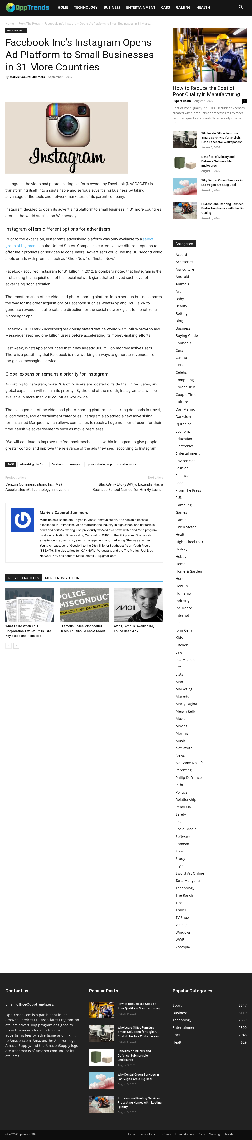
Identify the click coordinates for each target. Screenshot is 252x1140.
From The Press (29, 23)
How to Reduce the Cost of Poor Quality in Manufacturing (206, 91)
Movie (181, 718)
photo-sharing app (100, 464)
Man (179, 681)
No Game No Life (190, 762)
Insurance (184, 608)
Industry (182, 600)
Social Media (186, 829)
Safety (181, 814)
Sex (178, 821)
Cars (165, 7)
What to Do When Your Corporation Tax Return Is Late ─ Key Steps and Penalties (29, 631)
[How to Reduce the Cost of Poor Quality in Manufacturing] (210, 55)
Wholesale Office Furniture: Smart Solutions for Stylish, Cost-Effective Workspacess (222, 138)
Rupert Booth (182, 101)
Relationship (186, 799)
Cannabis (183, 343)
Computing (185, 379)
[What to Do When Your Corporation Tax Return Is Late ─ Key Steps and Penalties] (29, 605)
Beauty (181, 306)
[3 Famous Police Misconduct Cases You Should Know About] (84, 605)
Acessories (184, 262)
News (180, 755)
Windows (183, 932)
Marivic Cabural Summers (27, 77)
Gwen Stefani (187, 527)
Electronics (185, 446)
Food (180, 483)
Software (183, 836)
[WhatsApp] (44, 88)
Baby (180, 298)
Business (112, 7)
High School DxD (189, 541)
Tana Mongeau (188, 880)
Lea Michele (185, 659)
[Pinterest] (33, 88)
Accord (181, 254)
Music (181, 740)
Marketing (184, 689)
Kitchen (182, 645)
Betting (182, 313)
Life (179, 667)
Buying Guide (187, 335)
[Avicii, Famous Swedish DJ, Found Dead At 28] (138, 605)
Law (179, 652)
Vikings (181, 924)
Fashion (182, 468)
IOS (178, 622)
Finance (182, 475)
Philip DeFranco (189, 777)
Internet (182, 615)
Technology (86, 7)
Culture (182, 401)
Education (184, 438)
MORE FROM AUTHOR (62, 578)
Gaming (183, 7)
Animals (182, 284)
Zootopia (183, 947)
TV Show (182, 917)
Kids (179, 637)
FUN (179, 497)
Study (180, 858)
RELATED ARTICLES (23, 578)
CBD (179, 365)
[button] (241, 7)
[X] (22, 88)
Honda (181, 578)
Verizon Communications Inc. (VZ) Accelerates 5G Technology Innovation (37, 487)
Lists (179, 674)
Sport (180, 851)
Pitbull (181, 785)
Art (178, 291)
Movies (181, 726)
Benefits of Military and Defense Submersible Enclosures (218, 161)
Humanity (184, 593)
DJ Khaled (184, 424)
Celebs (181, 372)
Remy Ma (183, 807)
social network (126, 464)
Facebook (58, 464)
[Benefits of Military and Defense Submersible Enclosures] (185, 163)
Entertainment (140, 7)
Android (182, 276)
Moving (182, 733)
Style (180, 866)
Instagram (75, 464)
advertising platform (33, 464)
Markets (182, 696)
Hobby (181, 556)
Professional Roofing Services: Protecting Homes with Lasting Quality (223, 208)
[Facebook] (10, 88)
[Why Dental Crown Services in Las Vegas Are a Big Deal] (185, 186)
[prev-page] (8, 646)
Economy (183, 431)
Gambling (184, 505)
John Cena (184, 630)
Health (203, 7)
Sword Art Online (190, 873)
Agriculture (185, 269)
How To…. (183, 586)
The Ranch (184, 895)
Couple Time (186, 394)
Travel (181, 910)
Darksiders (184, 416)
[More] (56, 88)
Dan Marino (185, 409)
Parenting (184, 770)
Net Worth (184, 748)
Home (63, 7)
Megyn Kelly (186, 711)
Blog (179, 320)
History (181, 549)
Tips (179, 902)
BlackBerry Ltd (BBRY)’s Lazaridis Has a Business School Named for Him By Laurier (128, 487)
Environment (186, 460)
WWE (180, 939)
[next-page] (16, 646)
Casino (181, 357)
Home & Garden (189, 571)
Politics (181, 792)
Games (181, 512)
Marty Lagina (186, 703)
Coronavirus (186, 387)
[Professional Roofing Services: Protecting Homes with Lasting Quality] (185, 210)
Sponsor (182, 843)
